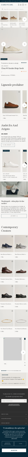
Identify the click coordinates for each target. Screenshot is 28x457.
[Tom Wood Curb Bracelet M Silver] (21, 327)
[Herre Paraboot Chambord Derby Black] (7, 293)
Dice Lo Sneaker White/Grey (22, 25)
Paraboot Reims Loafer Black (20, 304)
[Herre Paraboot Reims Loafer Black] (21, 293)
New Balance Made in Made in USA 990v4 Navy (7, 254)
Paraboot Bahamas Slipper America (19, 279)
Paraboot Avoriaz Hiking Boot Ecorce (7, 279)
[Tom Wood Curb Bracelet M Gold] (7, 327)
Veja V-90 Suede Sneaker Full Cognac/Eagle (10, 115)
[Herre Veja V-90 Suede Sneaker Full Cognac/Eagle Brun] (4, 16)
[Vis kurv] (23, 4)
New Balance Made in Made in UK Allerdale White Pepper (13, 25)
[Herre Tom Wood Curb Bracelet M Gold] (7, 318)
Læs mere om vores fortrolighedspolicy (14, 405)
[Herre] (12, 348)
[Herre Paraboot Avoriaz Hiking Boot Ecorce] (7, 268)
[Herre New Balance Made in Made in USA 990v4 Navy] (7, 243)
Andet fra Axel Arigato (9, 127)
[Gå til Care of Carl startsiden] (7, 4)
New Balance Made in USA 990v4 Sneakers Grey (20, 254)
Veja (2, 23)
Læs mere (13, 215)
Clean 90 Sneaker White (9, 175)
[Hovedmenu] (25, 5)
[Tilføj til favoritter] (19, 92)
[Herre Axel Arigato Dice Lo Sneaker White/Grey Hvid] (23, 16)
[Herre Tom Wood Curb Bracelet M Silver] (21, 318)
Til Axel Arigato (7, 144)
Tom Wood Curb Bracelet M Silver (21, 329)
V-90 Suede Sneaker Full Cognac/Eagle (4, 25)
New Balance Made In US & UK (13, 23)
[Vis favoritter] (20, 5)
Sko (2, 29)
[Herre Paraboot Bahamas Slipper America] (21, 268)
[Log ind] (18, 5)
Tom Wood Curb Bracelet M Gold (7, 329)
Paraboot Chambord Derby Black (6, 304)
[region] (14, 379)
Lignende (12, 84)
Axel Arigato (22, 23)
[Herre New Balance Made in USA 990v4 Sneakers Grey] (21, 243)
